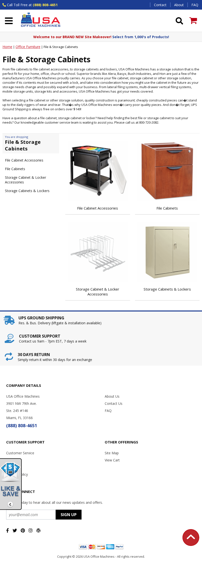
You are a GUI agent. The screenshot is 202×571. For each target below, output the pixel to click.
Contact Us (113, 403)
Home (7, 46)
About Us (112, 396)
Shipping (12, 460)
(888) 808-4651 (45, 4)
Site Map (112, 453)
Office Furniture (28, 46)
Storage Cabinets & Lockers (27, 190)
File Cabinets (15, 168)
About (179, 4)
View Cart (112, 460)
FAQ (194, 4)
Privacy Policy (17, 474)
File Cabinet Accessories (24, 160)
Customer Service (20, 453)
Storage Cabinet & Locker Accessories (25, 179)
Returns (12, 467)
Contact (160, 4)
